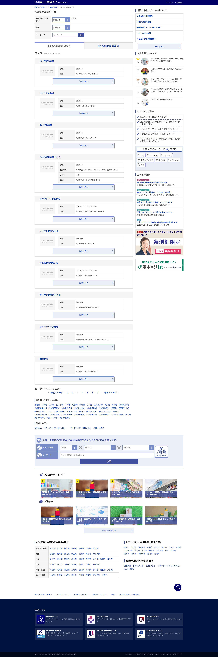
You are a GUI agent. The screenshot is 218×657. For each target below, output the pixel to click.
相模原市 (141, 554)
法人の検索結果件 (108, 45)
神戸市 (164, 547)
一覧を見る (159, 47)
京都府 (67, 564)
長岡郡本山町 (123, 408)
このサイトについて (62, 594)
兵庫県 (81, 564)
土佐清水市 (98, 405)
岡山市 (150, 554)
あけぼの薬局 (46, 125)
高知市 (37, 405)
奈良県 (88, 564)
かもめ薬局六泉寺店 (49, 263)
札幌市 (150, 547)
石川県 (67, 559)
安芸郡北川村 (79, 408)
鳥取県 (52, 570)
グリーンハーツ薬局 (49, 327)
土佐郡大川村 (72, 411)
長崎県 (67, 575)
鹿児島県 (96, 575)
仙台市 (144, 551)
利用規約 (129, 654)
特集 (112, 594)
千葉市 (151, 551)
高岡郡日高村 (91, 415)
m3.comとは (177, 654)
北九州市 (159, 551)
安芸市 (75, 405)
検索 (81, 35)
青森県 (59, 549)
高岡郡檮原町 (79, 415)
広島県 (74, 570)
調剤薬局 (38, 428)
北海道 (52, 549)
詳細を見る (83, 81)
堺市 (167, 551)
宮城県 (74, 549)
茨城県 (52, 554)
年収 (142, 155)
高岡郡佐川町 (54, 415)
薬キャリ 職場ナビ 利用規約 (129, 594)
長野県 (88, 559)
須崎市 (82, 405)
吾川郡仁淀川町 (105, 411)
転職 (142, 165)
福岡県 (52, 575)
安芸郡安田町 (66, 408)
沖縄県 (104, 575)
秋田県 (81, 549)
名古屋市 (141, 547)
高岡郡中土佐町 (41, 415)
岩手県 (67, 549)
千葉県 (81, 554)
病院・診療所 (98, 428)
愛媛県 (102, 570)
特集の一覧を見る (109, 530)
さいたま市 (128, 551)
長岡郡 (114, 408)
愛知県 (110, 559)
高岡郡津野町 (104, 415)
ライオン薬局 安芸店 (49, 231)
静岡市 (157, 554)
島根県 (59, 570)
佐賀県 (59, 575)
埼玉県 (74, 554)
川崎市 (171, 547)
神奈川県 (96, 554)
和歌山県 (96, 564)
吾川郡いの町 (91, 411)
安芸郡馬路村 (91, 408)
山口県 (81, 570)
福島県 (95, 549)
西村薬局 (44, 359)
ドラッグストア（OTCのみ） (80, 428)
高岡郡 (115, 411)
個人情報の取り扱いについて (143, 654)
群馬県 (67, 554)
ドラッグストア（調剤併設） (55, 428)
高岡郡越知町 (66, 415)
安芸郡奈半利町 (41, 408)
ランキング (154, 155)
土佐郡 (49, 411)
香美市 (114, 405)
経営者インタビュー (81, 594)
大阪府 (74, 564)
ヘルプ (157, 654)
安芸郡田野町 (54, 408)
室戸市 (67, 405)
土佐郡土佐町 (59, 411)
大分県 (81, 575)
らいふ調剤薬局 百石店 (50, 157)
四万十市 (59, 405)
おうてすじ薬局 (47, 61)
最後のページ (110, 393)
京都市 (178, 547)
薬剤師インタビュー (99, 594)
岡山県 (67, 570)
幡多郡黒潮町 (65, 418)
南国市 (44, 405)
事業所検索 (53, 7)
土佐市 (51, 405)
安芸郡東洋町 (124, 405)
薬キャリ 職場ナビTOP (42, 594)
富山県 (59, 559)
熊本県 (74, 575)
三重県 (52, 564)
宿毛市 (89, 405)
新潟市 (173, 551)
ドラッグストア (147, 160)
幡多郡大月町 (40, 418)
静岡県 (102, 559)
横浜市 (126, 547)
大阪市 (133, 547)
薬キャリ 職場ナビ (41, 7)
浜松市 (126, 554)
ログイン (169, 2)
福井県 (74, 559)
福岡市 (157, 547)
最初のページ (57, 393)
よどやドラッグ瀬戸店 (50, 199)
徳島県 (88, 570)
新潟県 (52, 559)
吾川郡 (82, 411)
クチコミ (168, 155)
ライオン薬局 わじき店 (50, 295)
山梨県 (81, 559)
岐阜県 (95, 559)
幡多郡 (128, 415)
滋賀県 (59, 564)
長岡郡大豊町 (40, 411)
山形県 (88, 549)
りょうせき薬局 (47, 93)
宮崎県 (88, 575)
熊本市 (133, 554)
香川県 (95, 570)
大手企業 (175, 160)
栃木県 (59, 554)
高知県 (110, 570)
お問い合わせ (166, 654)
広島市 (137, 551)
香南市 (107, 405)
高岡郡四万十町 (117, 415)
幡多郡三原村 (52, 418)
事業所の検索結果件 (59, 45)
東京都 (88, 554)
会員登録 (178, 2)
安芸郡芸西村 (104, 408)
